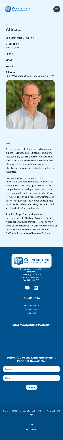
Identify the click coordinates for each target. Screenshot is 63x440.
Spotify (31, 330)
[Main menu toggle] (56, 9)
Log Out (31, 312)
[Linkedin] (35, 287)
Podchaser (31, 345)
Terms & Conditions (31, 429)
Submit (31, 387)
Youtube (31, 338)
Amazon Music (31, 341)
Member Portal (31, 305)
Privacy (32, 424)
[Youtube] (27, 287)
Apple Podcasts (31, 334)
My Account (31, 309)
